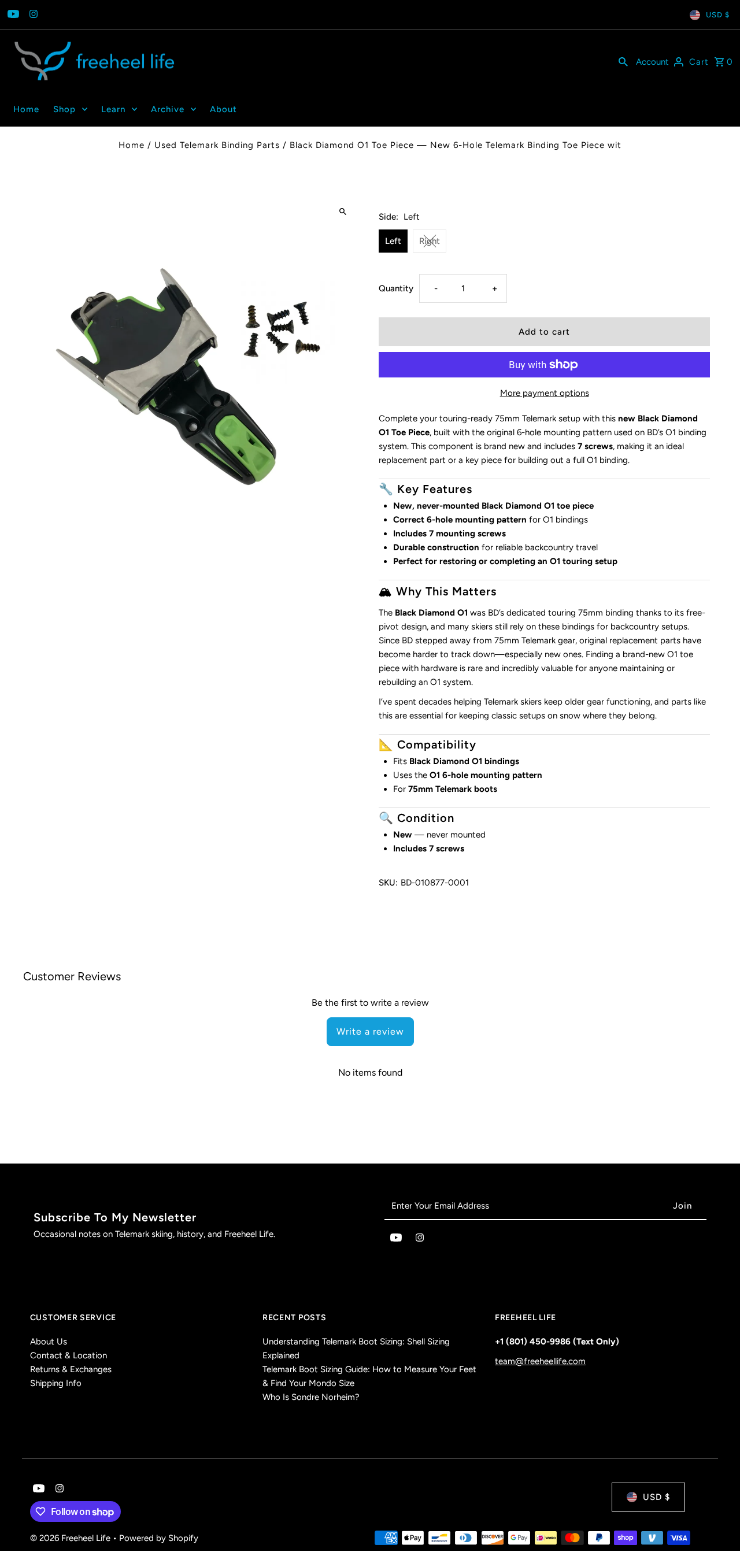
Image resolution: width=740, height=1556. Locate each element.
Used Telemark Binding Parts (217, 145)
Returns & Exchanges (71, 1369)
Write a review (370, 1031)
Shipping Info (56, 1383)
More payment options (544, 393)
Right (429, 241)
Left (393, 241)
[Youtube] (12, 15)
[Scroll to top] (715, 1526)
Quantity (396, 288)
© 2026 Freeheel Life (71, 1538)
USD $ (718, 14)
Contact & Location (68, 1355)
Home (132, 145)
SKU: (388, 882)
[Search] (623, 61)
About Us (48, 1341)
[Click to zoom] (343, 211)
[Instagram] (32, 15)
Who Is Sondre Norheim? (311, 1397)
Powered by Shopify (158, 1538)
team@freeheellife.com (540, 1361)
